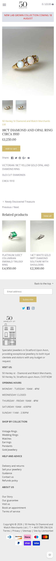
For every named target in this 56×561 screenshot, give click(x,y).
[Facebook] (28, 308)
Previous (7, 207)
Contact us (8, 477)
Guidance (7, 473)
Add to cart (11, 148)
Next (16, 207)
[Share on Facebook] (12, 157)
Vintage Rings (9, 431)
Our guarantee (10, 500)
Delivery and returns (13, 465)
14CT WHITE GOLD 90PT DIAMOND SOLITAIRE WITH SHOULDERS (40, 260)
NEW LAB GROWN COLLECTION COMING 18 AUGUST (28, 17)
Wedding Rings (10, 434)
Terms (6, 530)
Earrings (6, 442)
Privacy (16, 530)
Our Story (7, 496)
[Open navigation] (4, 5)
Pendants (7, 446)
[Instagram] (33, 308)
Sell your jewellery (12, 469)
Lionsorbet (47, 530)
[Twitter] (23, 308)
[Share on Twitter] (16, 157)
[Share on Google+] (24, 157)
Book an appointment (14, 507)
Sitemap (26, 530)
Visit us (6, 504)
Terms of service (11, 511)
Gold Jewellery (9, 449)
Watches (6, 438)
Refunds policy (10, 480)
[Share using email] (28, 157)
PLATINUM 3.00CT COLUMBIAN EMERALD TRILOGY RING (12, 260)
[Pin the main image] (20, 157)
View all (47, 215)
